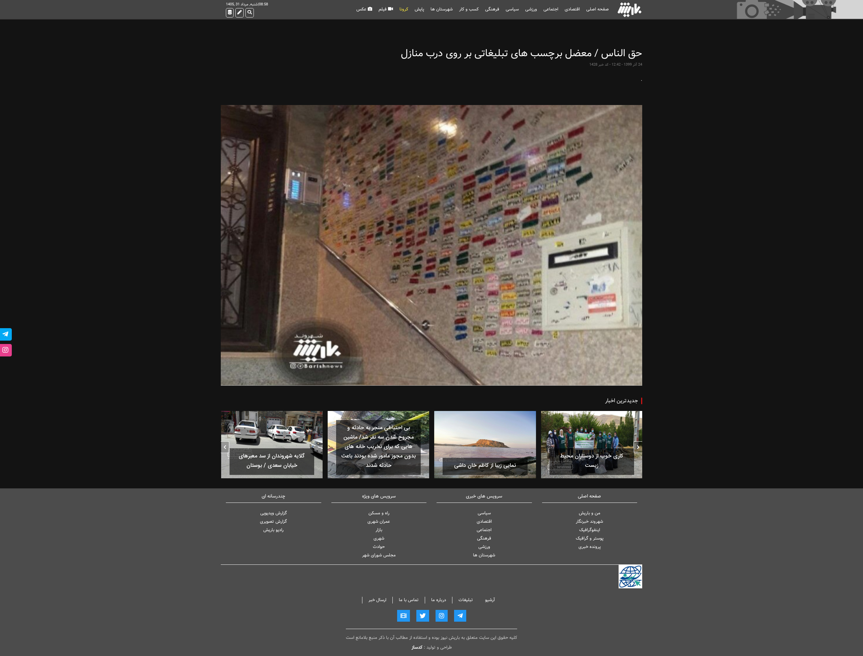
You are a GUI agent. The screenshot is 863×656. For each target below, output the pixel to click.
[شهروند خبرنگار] (239, 13)
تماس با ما (409, 599)
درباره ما (438, 599)
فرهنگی (492, 9)
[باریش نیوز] (629, 10)
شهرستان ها (441, 9)
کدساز (417, 647)
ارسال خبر (377, 599)
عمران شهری (378, 521)
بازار (379, 529)
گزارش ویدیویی (273, 513)
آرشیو (490, 599)
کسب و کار (469, 9)
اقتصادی (572, 9)
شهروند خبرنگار (589, 521)
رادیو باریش (273, 529)
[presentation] (638, 447)
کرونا (403, 9)
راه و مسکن (378, 513)
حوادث (379, 546)
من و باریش (589, 513)
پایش (419, 9)
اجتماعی (550, 9)
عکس (362, 9)
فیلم (383, 9)
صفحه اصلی (597, 9)
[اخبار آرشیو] (230, 13)
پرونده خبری (589, 546)
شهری (379, 538)
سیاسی (512, 9)
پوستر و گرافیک (589, 538)
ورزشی (531, 9)
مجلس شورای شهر (379, 555)
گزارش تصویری (273, 521)
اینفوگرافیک (589, 529)
